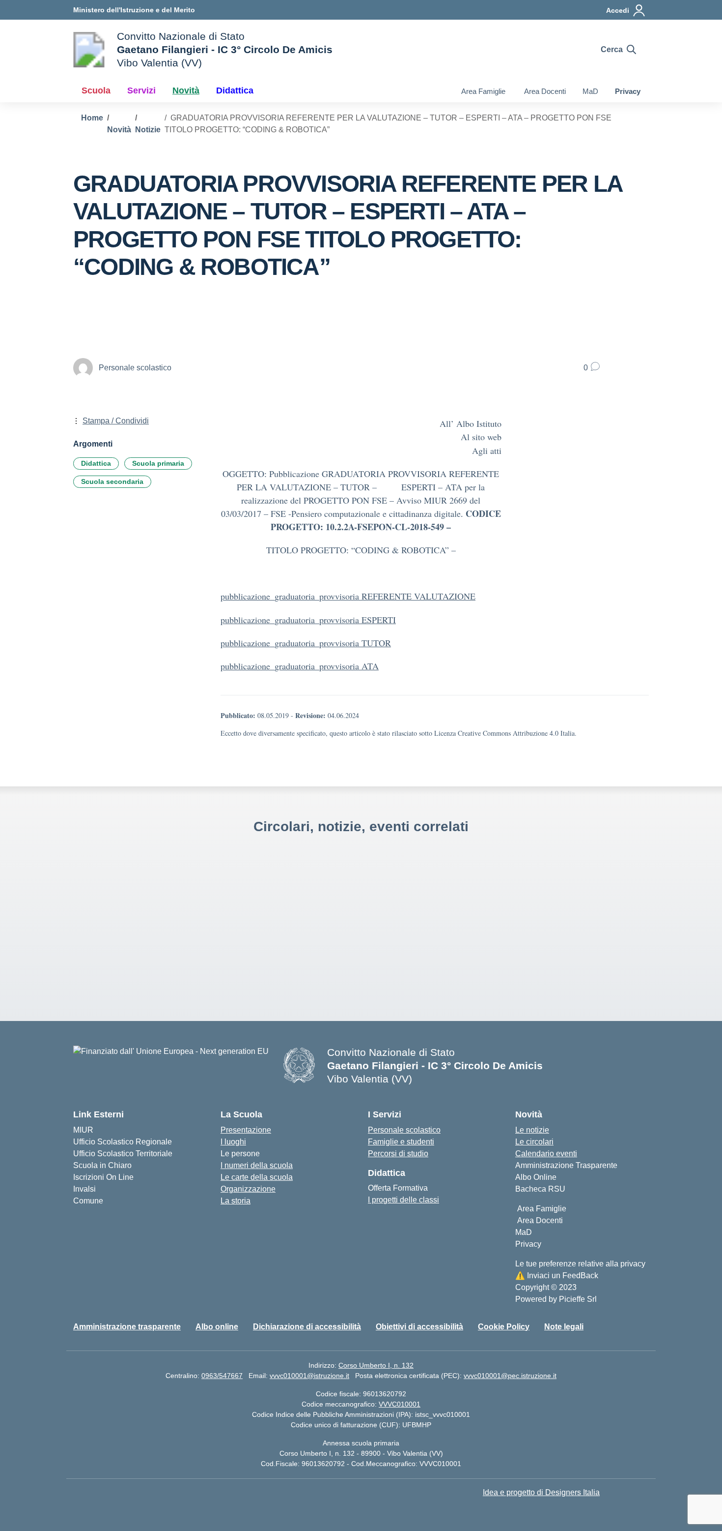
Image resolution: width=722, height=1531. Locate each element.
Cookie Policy (503, 1326)
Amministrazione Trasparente (566, 1165)
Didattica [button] (234, 90)
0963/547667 (222, 1376)
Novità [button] (185, 90)
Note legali (563, 1326)
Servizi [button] (141, 90)
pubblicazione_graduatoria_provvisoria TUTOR (306, 643)
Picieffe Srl (578, 1299)
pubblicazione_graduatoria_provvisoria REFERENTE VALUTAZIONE (348, 596)
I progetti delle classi (403, 1200)
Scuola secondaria (112, 481)
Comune (88, 1201)
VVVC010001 (399, 1404)
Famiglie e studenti (401, 1142)
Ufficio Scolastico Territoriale (122, 1153)
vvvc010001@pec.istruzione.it (510, 1376)
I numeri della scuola (257, 1165)
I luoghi (233, 1142)
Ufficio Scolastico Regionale (122, 1142)
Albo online (216, 1326)
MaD (590, 91)
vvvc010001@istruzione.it (309, 1376)
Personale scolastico (404, 1130)
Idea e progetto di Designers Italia (541, 1492)
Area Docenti (544, 91)
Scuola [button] (96, 90)
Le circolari (534, 1142)
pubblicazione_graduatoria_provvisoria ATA (300, 666)
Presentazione (246, 1130)
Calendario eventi (546, 1153)
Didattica (96, 463)
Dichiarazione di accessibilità (307, 1326)
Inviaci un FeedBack (556, 1275)
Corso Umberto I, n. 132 (376, 1365)
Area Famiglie (482, 91)
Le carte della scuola (257, 1177)
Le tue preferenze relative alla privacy (580, 1264)
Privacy (627, 91)
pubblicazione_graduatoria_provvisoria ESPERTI (308, 620)
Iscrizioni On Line (103, 1177)
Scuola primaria (158, 463)
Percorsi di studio (398, 1153)
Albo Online (535, 1177)
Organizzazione (248, 1189)
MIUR (83, 1130)
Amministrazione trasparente (127, 1326)
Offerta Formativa (398, 1188)
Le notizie (532, 1130)
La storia (235, 1201)
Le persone (240, 1153)
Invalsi (84, 1189)
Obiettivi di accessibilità (419, 1326)
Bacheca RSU (540, 1189)
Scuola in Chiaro (102, 1165)
